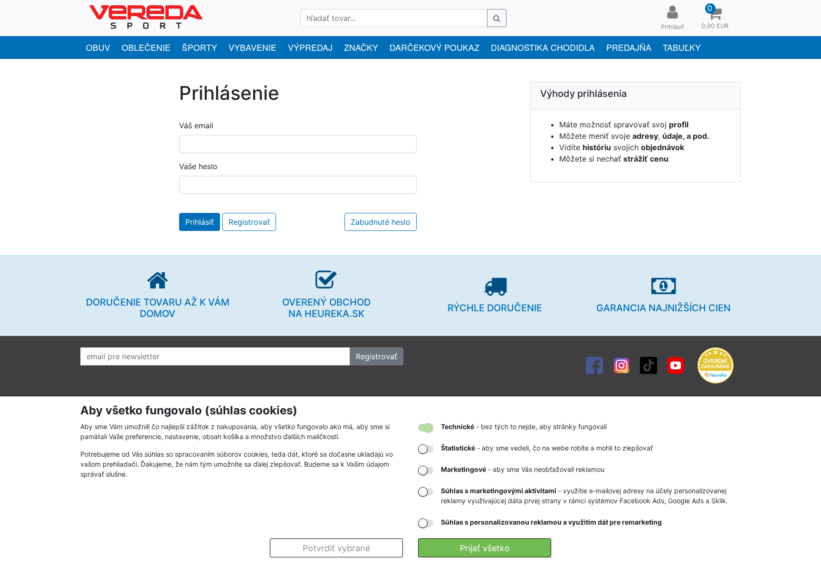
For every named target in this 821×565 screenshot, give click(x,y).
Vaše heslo (198, 166)
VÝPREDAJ (310, 47)
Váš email (196, 125)
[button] (715, 18)
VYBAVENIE (253, 47)
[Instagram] (621, 364)
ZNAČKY (361, 47)
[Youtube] (675, 364)
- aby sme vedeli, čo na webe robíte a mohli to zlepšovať (547, 448)
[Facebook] (594, 364)
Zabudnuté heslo (380, 222)
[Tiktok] (648, 364)
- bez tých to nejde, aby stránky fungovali (524, 426)
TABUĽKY (682, 47)
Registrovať (249, 222)
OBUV (98, 47)
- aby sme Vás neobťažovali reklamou (522, 469)
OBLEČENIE (146, 47)
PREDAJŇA (628, 47)
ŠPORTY (199, 47)
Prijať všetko (485, 548)
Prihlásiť (199, 222)
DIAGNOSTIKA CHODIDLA (543, 47)
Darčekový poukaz (434, 47)
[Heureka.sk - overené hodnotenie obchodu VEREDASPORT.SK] (715, 364)
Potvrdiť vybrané (336, 548)
